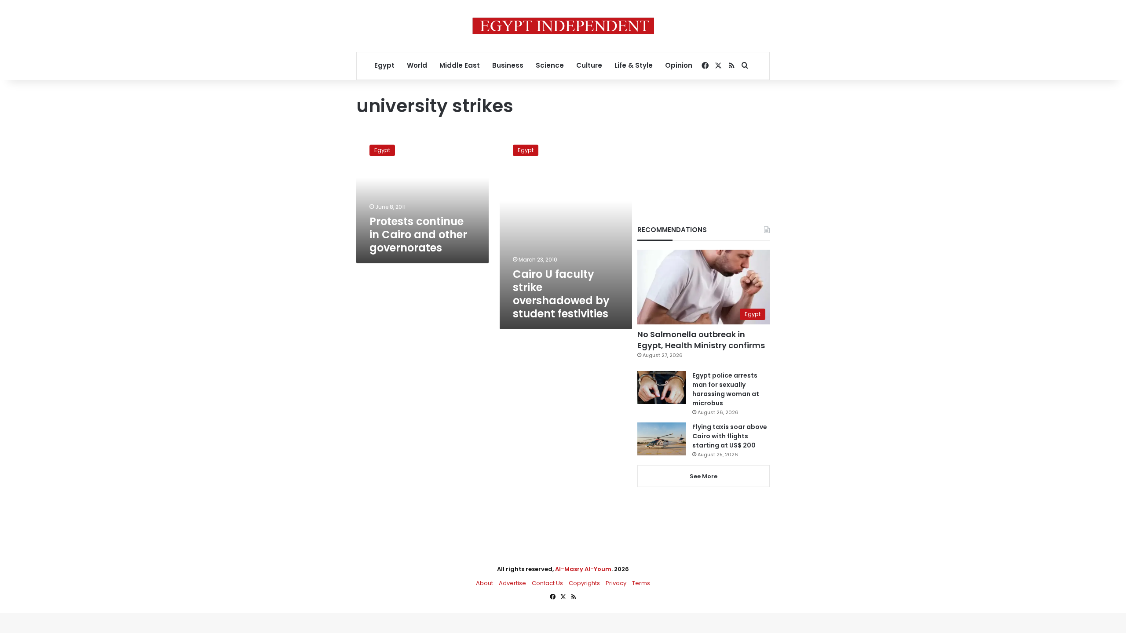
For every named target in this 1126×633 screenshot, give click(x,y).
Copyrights (584, 583)
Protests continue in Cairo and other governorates (418, 234)
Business (507, 65)
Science (550, 65)
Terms (641, 583)
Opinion (678, 65)
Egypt (384, 65)
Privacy (616, 583)
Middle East (459, 65)
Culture (589, 65)
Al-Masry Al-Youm (583, 569)
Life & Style (633, 65)
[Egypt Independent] (563, 26)
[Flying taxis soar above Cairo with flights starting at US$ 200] (661, 438)
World (417, 65)
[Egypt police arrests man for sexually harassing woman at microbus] (661, 387)
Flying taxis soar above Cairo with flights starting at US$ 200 (729, 436)
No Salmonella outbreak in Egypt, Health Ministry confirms (701, 340)
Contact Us (547, 583)
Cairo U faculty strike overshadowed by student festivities (561, 294)
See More (703, 476)
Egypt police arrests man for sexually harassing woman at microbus (725, 389)
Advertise (512, 583)
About (484, 583)
